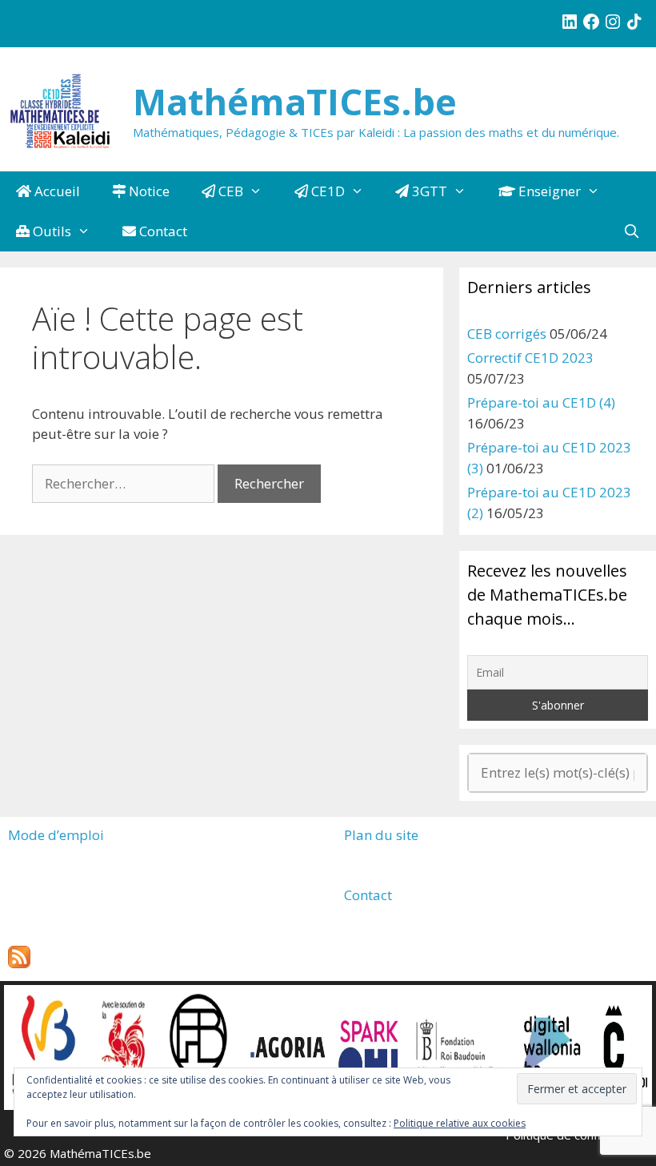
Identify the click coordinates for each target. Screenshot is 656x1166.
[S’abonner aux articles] (19, 963)
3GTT (428, 191)
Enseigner (548, 191)
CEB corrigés (506, 333)
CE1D (326, 191)
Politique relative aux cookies (460, 1123)
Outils (50, 231)
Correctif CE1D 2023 (530, 357)
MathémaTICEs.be (295, 101)
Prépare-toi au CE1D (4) (541, 402)
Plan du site (381, 835)
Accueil (55, 191)
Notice (148, 191)
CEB (229, 191)
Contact (161, 231)
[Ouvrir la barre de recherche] (631, 231)
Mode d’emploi (56, 835)
